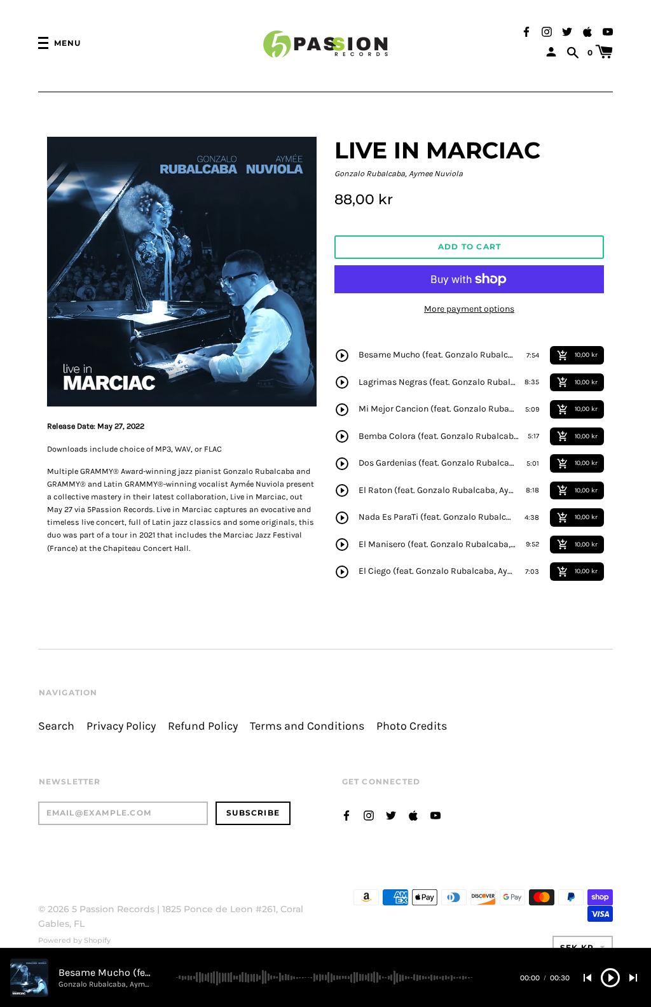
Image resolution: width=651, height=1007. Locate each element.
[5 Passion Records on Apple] (587, 31)
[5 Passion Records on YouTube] (608, 31)
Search (56, 726)
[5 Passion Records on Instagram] (547, 31)
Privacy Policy (121, 726)
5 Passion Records (113, 909)
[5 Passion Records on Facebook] (526, 31)
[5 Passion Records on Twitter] (567, 31)
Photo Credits (411, 726)
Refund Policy (203, 726)
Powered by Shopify (74, 940)
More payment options (469, 308)
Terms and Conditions (307, 726)
